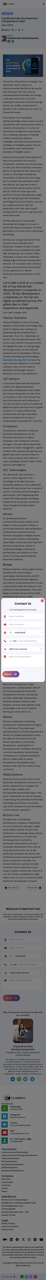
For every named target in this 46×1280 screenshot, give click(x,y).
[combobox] (25, 632)
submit (8, 674)
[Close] (42, 600)
